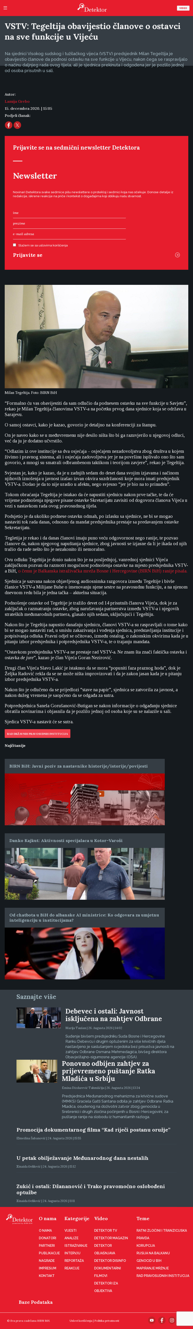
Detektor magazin (111, 1238)
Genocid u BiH (149, 1261)
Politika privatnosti (106, 1320)
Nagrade (47, 1261)
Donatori (47, 1238)
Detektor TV (105, 1230)
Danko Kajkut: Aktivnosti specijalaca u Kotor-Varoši (66, 840)
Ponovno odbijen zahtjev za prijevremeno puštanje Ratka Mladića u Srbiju (108, 1071)
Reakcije (71, 1268)
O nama (47, 1218)
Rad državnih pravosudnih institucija (37, 734)
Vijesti (70, 1230)
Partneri (47, 1245)
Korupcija (146, 1245)
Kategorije (76, 1218)
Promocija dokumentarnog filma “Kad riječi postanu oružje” (93, 1129)
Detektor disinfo (110, 1261)
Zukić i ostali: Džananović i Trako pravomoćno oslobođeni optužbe (90, 1189)
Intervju (72, 1253)
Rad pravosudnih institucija (163, 1276)
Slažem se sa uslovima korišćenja (43, 245)
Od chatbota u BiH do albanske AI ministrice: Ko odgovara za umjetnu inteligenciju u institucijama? (84, 917)
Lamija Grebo (17, 101)
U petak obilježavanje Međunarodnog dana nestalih (82, 1158)
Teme (143, 1218)
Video (183, 8)
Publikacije (49, 1253)
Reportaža (74, 1261)
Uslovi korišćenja (81, 1320)
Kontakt (47, 1276)
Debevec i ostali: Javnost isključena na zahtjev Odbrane (113, 1015)
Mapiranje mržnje (153, 1268)
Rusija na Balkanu (153, 1253)
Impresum (47, 1268)
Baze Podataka (36, 1302)
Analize (71, 1238)
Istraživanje (75, 1245)
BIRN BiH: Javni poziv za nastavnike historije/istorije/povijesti (78, 766)
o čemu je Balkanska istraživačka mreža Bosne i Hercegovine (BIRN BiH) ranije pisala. (102, 570)
